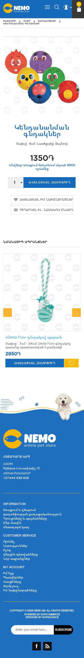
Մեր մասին (12, 523)
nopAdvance (50, 617)
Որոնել (9, 541)
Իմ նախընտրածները (20, 590)
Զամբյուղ (11, 586)
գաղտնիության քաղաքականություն (32, 514)
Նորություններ (15, 546)
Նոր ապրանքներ (16, 558)
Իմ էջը (8, 573)
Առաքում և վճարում (19, 510)
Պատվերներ (13, 577)
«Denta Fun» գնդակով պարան (33, 337)
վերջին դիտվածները (20, 554)
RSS (47, 646)
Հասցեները (12, 581)
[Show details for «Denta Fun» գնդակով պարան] (42, 292)
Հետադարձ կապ (16, 527)
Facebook (36, 646)
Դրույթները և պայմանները (25, 518)
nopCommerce (50, 614)
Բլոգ (7, 550)
